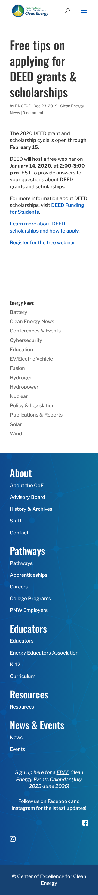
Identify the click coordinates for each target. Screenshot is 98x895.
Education (21, 349)
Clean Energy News (32, 321)
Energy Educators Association (44, 653)
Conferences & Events (35, 331)
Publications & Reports (36, 415)
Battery (18, 312)
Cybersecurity (26, 340)
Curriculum (22, 676)
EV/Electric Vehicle (31, 359)
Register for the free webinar (42, 242)
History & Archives (31, 509)
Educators (21, 641)
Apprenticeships (28, 575)
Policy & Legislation (32, 405)
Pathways (21, 563)
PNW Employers (29, 610)
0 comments (34, 112)
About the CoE (27, 485)
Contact (19, 533)
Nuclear (19, 396)
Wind (16, 433)
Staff (16, 521)
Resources (22, 707)
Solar (16, 424)
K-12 (15, 664)
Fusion (17, 368)
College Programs (30, 598)
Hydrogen (21, 377)
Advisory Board (27, 497)
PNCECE (23, 105)
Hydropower (24, 387)
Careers (19, 587)
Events (17, 749)
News (16, 737)
